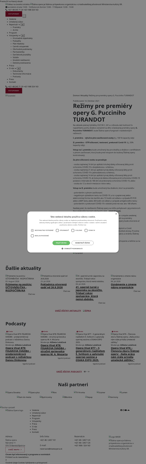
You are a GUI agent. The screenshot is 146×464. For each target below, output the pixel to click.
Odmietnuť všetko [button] (82, 243)
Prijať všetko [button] (61, 243)
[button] (73, 248)
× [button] (116, 214)
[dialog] (73, 232)
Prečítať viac (82, 225)
